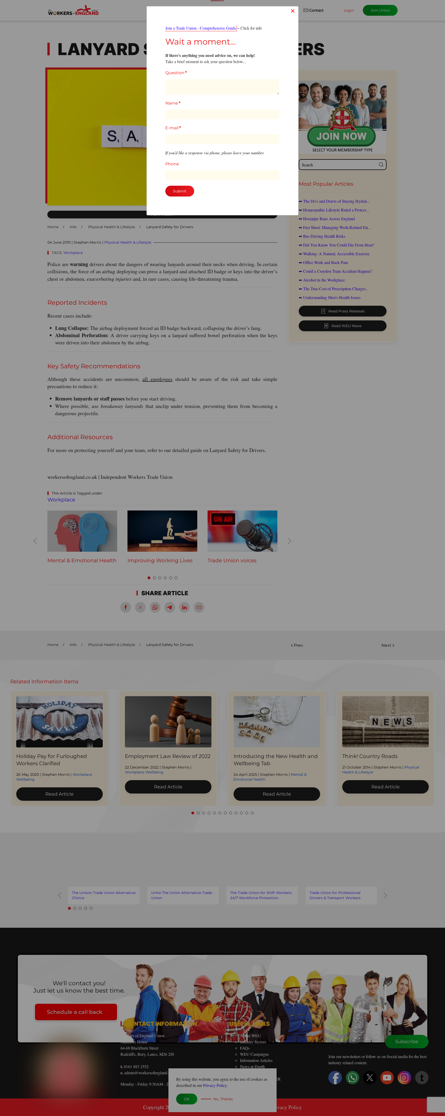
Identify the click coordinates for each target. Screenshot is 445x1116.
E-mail (173, 127)
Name (172, 103)
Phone (172, 163)
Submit (179, 191)
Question (176, 72)
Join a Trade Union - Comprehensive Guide (200, 28)
